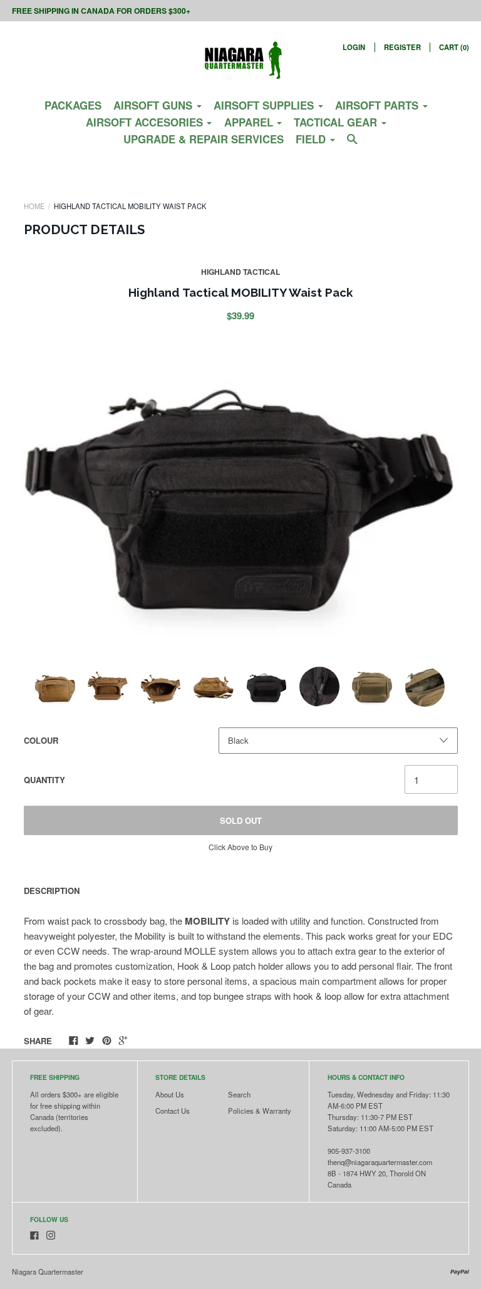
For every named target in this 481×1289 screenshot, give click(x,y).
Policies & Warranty (259, 1111)
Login (354, 47)
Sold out (241, 820)
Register (402, 47)
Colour (41, 740)
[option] (240, 491)
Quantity (44, 780)
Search (239, 1094)
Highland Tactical (240, 271)
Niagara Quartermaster (47, 1271)
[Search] (352, 144)
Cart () (454, 47)
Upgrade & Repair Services (203, 138)
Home (34, 206)
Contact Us (172, 1111)
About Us (169, 1094)
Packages (72, 105)
